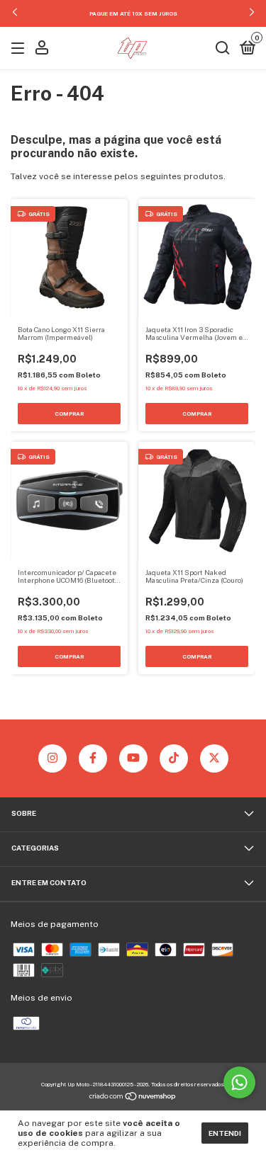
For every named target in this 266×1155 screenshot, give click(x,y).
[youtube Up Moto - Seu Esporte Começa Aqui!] (133, 758)
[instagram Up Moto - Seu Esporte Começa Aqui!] (52, 758)
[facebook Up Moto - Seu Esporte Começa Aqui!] (93, 758)
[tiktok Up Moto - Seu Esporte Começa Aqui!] (174, 758)
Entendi (225, 1133)
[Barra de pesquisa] (223, 49)
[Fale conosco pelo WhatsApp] (239, 1082)
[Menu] (20, 49)
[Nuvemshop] (133, 1098)
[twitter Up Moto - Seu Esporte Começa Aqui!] (214, 758)
